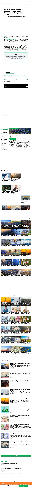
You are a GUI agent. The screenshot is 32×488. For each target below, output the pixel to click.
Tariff (11, 76)
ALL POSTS (16, 79)
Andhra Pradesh (6, 75)
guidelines (21, 75)
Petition (24, 75)
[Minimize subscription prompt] (30, 485)
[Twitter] (16, 481)
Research (4, 3)
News (1, 3)
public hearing (5, 76)
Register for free (16, 62)
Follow (5, 36)
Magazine (12, 3)
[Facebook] (14, 481)
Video (9, 3)
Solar (9, 76)
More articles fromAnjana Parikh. (10, 73)
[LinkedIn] (17, 481)
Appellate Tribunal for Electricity (11, 39)
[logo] (3, 1)
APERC (9, 75)
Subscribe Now (23, 486)
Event (7, 3)
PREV (5, 79)
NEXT (27, 79)
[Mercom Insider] (8, 7)
